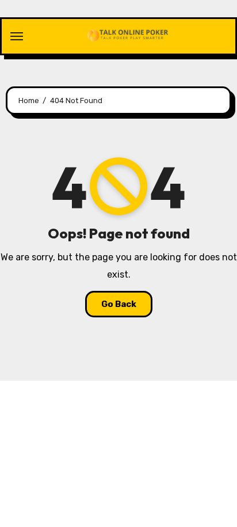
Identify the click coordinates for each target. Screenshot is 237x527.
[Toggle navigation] (16, 36)
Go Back (118, 304)
